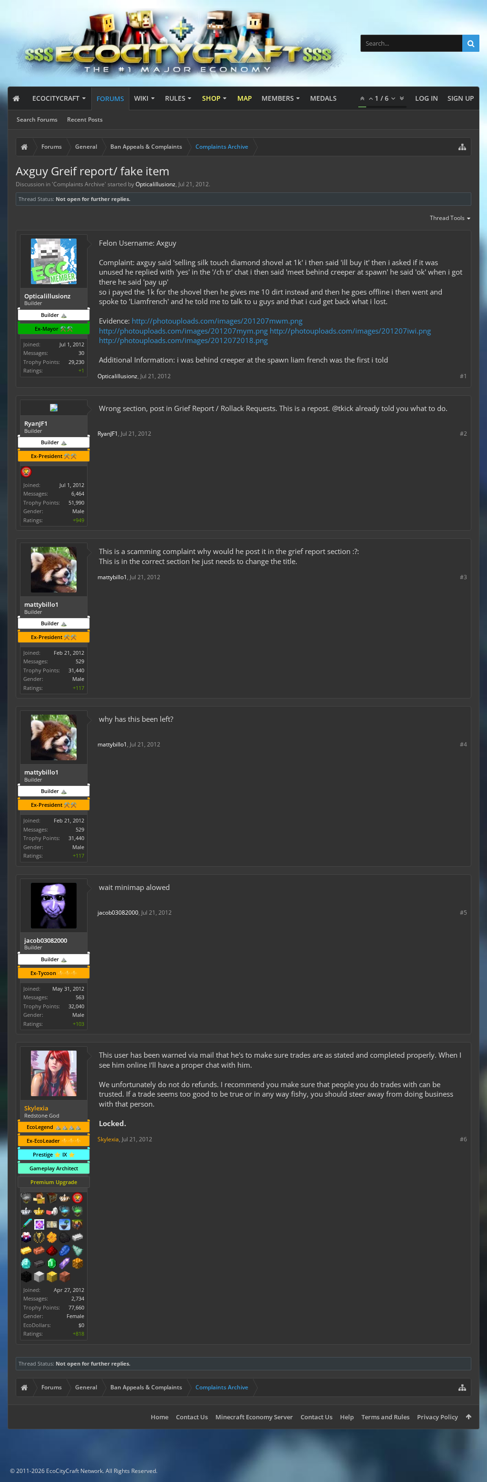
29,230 (76, 361)
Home (159, 1417)
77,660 (76, 1307)
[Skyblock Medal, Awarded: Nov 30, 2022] (64, 1225)
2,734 (77, 1298)
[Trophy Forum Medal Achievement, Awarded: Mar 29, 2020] (26, 472)
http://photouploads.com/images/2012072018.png (183, 340)
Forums (110, 98)
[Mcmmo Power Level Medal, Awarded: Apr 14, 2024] (52, 1212)
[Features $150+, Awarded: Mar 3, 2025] (39, 1251)
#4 (463, 744)
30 (81, 352)
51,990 (76, 502)
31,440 (76, 670)
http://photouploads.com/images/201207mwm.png (217, 320)
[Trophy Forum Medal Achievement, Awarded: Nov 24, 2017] (77, 1198)
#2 (463, 433)
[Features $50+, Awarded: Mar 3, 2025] (64, 1238)
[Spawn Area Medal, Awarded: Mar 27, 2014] (39, 1198)
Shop (211, 98)
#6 (463, 1139)
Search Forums (37, 119)
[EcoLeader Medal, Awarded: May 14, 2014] (64, 1198)
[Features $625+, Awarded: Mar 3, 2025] (52, 1264)
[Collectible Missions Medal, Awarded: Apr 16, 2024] (39, 1225)
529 (80, 661)
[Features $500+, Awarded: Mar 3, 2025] (39, 1264)
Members (278, 98)
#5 (463, 912)
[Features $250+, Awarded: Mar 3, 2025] (64, 1251)
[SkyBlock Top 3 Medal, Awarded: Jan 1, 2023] (77, 1225)
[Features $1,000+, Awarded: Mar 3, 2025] (77, 1264)
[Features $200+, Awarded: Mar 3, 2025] (52, 1251)
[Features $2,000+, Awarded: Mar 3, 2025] (52, 1277)
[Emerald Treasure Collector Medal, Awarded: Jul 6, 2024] (77, 1212)
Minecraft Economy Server (254, 1417)
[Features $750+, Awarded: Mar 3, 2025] (64, 1264)
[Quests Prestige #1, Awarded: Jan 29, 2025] (26, 1238)
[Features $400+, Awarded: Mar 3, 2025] (26, 1264)
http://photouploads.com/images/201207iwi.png (350, 330)
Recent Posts (85, 119)
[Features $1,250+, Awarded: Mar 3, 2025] (26, 1277)
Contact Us (192, 1417)
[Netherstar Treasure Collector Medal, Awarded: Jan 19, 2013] (26, 1198)
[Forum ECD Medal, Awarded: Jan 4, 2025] (52, 1225)
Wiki (141, 98)
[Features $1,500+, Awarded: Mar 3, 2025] (39, 1277)
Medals (323, 98)
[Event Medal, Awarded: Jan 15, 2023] (39, 1238)
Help (347, 1417)
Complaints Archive (79, 184)
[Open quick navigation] (462, 147)
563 (80, 997)
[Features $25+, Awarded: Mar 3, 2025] (52, 1238)
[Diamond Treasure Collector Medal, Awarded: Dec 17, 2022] (64, 1212)
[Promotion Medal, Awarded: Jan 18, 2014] (52, 1198)
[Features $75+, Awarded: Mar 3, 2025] (77, 1238)
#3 (463, 577)
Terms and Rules (385, 1417)
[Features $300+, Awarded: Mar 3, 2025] (77, 1251)
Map (244, 98)
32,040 (76, 1006)
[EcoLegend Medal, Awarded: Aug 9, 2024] (39, 1212)
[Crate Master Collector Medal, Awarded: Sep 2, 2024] (26, 1225)
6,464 (77, 493)
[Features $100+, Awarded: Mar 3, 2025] (26, 1251)
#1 (463, 376)
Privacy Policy (437, 1417)
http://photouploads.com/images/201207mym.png (183, 330)
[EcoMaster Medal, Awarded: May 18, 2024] (26, 1212)
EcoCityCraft (55, 98)
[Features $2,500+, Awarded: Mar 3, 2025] (64, 1277)
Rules (175, 98)
